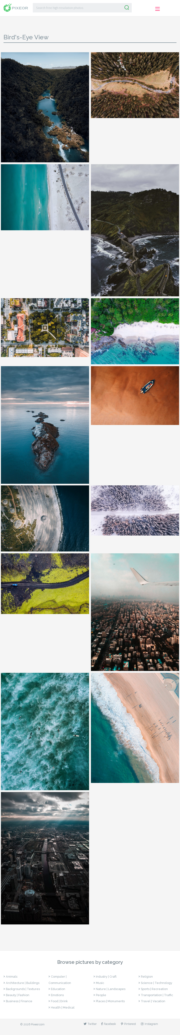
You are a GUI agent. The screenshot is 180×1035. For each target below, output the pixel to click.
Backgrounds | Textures (23, 989)
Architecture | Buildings (22, 983)
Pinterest (130, 1024)
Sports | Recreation (154, 989)
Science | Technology (156, 983)
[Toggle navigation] (157, 9)
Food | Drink (59, 1001)
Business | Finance (19, 1001)
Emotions (57, 995)
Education (58, 989)
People (101, 995)
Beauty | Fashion (17, 995)
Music (100, 983)
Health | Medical (63, 1007)
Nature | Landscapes (110, 989)
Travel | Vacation (153, 1001)
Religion (147, 976)
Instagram (151, 1024)
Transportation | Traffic (157, 995)
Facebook (110, 1024)
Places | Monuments (110, 1001)
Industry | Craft (106, 976)
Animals (11, 976)
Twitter (92, 1024)
